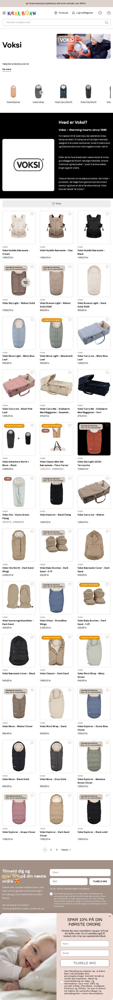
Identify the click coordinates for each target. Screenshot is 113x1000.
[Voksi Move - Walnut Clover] (19, 703)
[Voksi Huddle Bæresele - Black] (94, 227)
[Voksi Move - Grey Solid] (56, 756)
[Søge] (106, 22)
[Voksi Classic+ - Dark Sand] (56, 650)
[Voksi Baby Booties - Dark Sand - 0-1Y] (56, 544)
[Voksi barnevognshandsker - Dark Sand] (19, 597)
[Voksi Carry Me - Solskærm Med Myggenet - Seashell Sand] (56, 386)
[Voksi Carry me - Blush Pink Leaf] (19, 386)
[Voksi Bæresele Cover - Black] (19, 650)
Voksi (5, 247)
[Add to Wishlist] (32, 214)
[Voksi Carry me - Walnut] (94, 491)
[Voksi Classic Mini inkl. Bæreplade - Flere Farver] (56, 438)
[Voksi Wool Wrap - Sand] (56, 703)
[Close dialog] (110, 916)
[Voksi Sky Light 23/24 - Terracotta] (94, 438)
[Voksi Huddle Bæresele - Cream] (19, 227)
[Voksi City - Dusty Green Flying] (19, 491)
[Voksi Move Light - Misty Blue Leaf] (19, 333)
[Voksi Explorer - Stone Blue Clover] (94, 703)
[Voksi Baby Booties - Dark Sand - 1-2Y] (94, 597)
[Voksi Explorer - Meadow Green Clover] (94, 756)
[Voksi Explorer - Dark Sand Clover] (56, 809)
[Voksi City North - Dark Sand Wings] (19, 544)
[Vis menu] (4, 13)
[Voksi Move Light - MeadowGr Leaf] (56, 333)
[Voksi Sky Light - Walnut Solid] (19, 280)
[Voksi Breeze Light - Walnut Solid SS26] (56, 280)
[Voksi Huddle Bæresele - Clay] (56, 227)
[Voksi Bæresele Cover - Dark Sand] (94, 544)
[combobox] (56, 22)
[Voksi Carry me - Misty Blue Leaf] (94, 333)
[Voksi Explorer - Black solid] (94, 809)
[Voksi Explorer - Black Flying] (56, 491)
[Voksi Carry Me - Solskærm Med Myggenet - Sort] (94, 386)
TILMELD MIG (100, 881)
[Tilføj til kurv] (28, 239)
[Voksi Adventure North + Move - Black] (19, 438)
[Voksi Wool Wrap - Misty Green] (94, 650)
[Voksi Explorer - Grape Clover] (19, 809)
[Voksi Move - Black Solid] (19, 756)
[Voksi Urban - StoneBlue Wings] (56, 597)
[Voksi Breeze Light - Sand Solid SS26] (94, 280)
